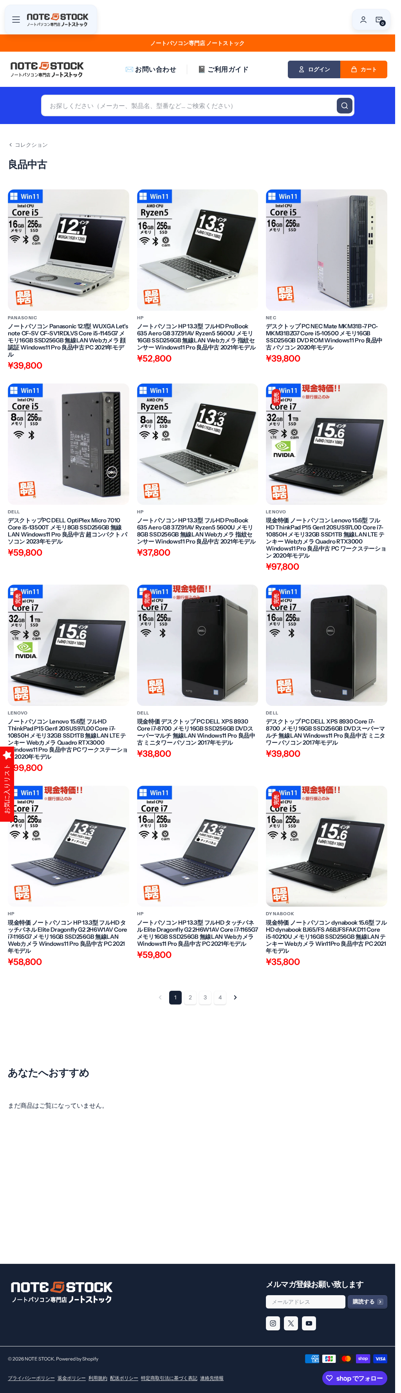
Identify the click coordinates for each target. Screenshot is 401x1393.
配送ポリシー (124, 1378)
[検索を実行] (344, 105)
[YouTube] (309, 1323)
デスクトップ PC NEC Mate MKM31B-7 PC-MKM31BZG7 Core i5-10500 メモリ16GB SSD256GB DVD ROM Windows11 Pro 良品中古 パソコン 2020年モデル (324, 337)
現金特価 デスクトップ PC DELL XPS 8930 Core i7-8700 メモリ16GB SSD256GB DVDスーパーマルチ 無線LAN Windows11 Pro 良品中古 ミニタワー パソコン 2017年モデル (196, 732)
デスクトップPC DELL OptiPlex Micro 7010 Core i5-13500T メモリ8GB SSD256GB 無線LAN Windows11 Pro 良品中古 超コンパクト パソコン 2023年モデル (67, 531)
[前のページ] (160, 997)
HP (140, 317)
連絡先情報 (212, 1378)
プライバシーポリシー (31, 1378)
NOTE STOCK (39, 1359)
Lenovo (276, 512)
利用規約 (98, 1378)
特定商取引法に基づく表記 (169, 1378)
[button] (16, 19)
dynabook (280, 913)
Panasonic (22, 317)
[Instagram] (273, 1323)
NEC (271, 317)
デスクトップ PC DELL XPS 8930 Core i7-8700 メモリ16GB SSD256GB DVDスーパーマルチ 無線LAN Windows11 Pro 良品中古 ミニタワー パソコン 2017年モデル (325, 732)
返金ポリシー (72, 1378)
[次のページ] (235, 997)
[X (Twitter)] (291, 1323)
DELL (14, 512)
